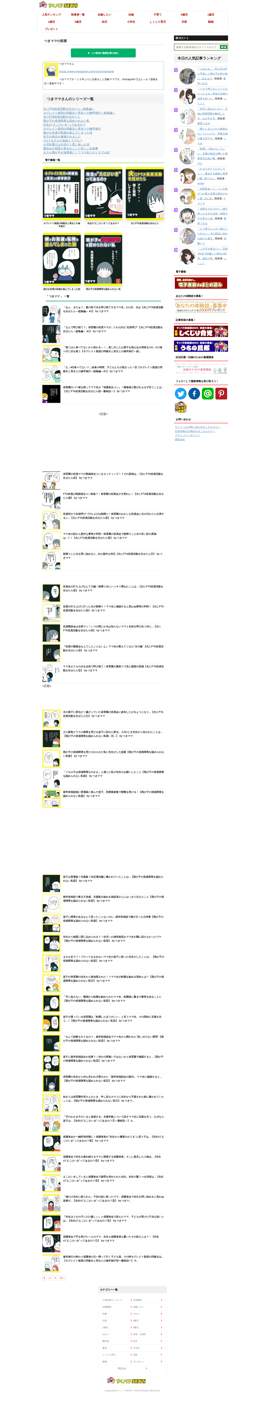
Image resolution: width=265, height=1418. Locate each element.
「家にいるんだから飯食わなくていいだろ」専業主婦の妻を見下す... (212, 133)
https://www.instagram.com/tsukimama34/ (86, 71)
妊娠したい (104, 14)
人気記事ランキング (112, 1300)
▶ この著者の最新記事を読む (103, 53)
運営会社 (180, 439)
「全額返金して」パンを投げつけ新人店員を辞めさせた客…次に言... (212, 193)
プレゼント (51, 29)
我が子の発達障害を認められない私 (66, 120)
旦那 (184, 21)
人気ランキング (51, 14)
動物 (211, 21)
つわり (136, 1313)
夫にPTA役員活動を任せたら (61, 117)
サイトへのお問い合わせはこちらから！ (197, 427)
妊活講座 (137, 1300)
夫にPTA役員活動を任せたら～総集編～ (69, 109)
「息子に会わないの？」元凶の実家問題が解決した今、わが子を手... (212, 113)
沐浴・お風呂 (139, 1334)
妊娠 (131, 14)
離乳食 (106, 1341)
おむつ (106, 1334)
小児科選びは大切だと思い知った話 (66, 144)
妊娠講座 (107, 1306)
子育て (158, 14)
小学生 (131, 21)
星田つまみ (203, 123)
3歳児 (77, 21)
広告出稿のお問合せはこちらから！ (195, 431)
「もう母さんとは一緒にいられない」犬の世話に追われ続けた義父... (212, 233)
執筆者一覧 (78, 14)
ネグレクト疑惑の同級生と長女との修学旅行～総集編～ (79, 113)
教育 (105, 1347)
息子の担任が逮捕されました (62, 136)
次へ (62, 1277)
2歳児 (51, 21)
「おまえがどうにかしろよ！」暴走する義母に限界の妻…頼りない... (212, 173)
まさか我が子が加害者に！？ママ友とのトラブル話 (76, 152)
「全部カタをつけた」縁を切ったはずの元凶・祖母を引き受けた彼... (212, 213)
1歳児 (210, 14)
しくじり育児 (158, 21)
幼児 (104, 21)
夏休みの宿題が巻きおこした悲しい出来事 (70, 148)
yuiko (200, 183)
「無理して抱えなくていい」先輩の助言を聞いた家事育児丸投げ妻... (212, 153)
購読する (183, 38)
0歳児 (184, 14)
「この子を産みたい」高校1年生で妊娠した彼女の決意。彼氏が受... (212, 253)
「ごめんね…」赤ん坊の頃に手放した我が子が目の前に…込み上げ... (212, 73)
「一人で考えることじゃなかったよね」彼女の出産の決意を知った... (212, 93)
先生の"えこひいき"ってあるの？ (64, 124)
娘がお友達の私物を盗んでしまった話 (67, 132)
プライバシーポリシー (187, 435)
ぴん (199, 163)
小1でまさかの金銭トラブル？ (63, 140)
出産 (105, 1320)
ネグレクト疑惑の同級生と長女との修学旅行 (72, 128)
